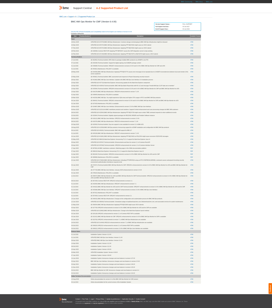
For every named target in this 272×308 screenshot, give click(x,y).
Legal (92, 299)
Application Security (128, 299)
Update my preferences (113, 299)
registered (87, 303)
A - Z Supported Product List (85, 16)
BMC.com (209, 2)
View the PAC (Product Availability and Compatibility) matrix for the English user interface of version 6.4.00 (101, 31)
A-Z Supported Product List (112, 8)
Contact (77, 299)
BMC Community (186, 2)
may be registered (98, 303)
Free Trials (85, 299)
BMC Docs (199, 2)
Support (71, 16)
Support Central (82, 8)
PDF (191, 148)
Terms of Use (135, 301)
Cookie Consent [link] (140, 299)
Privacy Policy (100, 299)
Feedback (270, 288)
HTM (191, 42)
